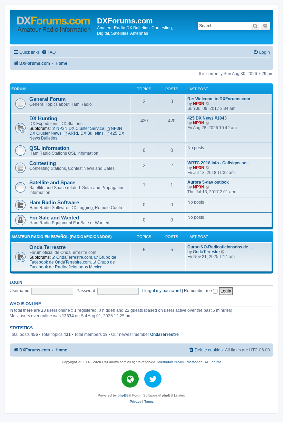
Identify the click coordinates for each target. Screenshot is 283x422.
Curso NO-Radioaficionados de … (220, 247)
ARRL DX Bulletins (86, 133)
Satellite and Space (52, 182)
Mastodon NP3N (170, 362)
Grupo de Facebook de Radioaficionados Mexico (72, 264)
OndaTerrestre (206, 251)
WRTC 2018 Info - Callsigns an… (219, 163)
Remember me (198, 290)
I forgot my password (161, 290)
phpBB (123, 395)
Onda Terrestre (47, 247)
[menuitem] (48, 52)
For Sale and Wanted (54, 217)
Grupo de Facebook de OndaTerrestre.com (72, 260)
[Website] (130, 379)
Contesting (42, 163)
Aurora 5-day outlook (208, 182)
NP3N (198, 103)
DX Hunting (43, 118)
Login (16, 282)
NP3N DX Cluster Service (80, 128)
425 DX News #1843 (207, 118)
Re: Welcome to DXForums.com (218, 98)
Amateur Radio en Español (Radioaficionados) (61, 237)
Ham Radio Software (54, 202)
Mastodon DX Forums (204, 362)
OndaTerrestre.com (74, 257)
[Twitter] (153, 379)
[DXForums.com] (54, 22)
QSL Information (49, 148)
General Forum (47, 99)
